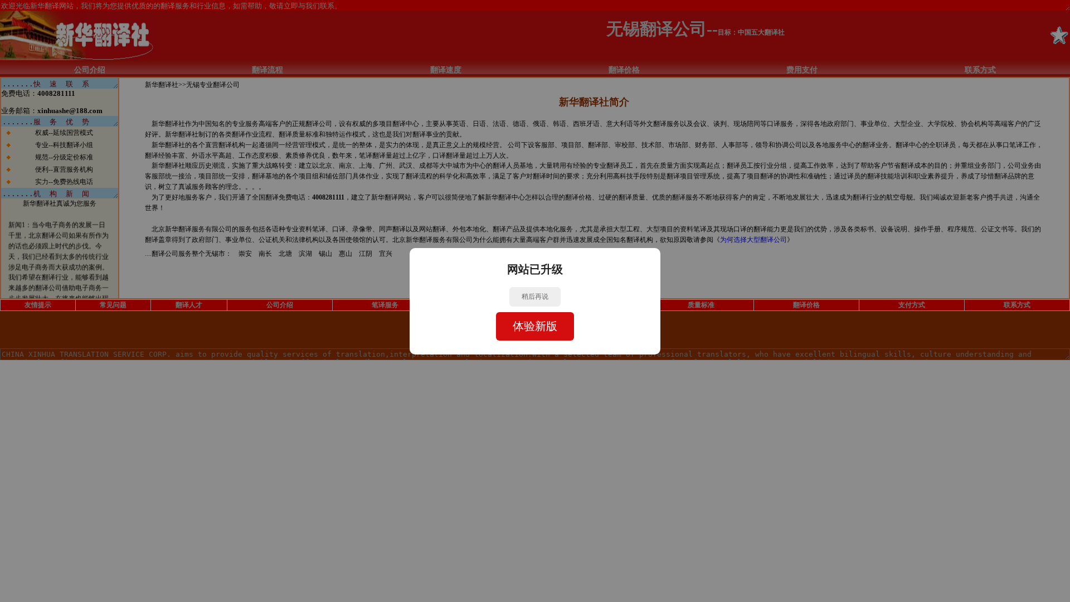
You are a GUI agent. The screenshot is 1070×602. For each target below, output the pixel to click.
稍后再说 (535, 296)
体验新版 (535, 326)
